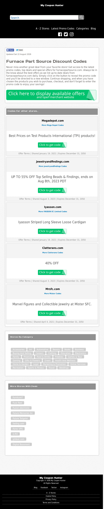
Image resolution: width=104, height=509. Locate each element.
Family (16, 357)
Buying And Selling (22, 353)
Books (67, 349)
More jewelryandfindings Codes (53, 166)
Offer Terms (24, 153)
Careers (39, 353)
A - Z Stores (42, 28)
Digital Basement (21, 444)
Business (79, 349)
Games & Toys (75, 357)
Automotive (42, 349)
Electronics (80, 353)
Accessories (19, 349)
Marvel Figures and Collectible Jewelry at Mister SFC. (52, 304)
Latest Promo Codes (62, 28)
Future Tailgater (20, 418)
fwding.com (18, 423)
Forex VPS (18, 429)
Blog (93, 28)
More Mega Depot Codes (53, 125)
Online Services (78, 364)
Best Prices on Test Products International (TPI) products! (52, 136)
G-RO (15, 434)
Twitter (54, 487)
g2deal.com (18, 439)
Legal (35, 364)
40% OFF (52, 263)
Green (48, 360)
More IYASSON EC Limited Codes (52, 212)
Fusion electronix (21, 408)
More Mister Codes (52, 294)
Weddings (64, 368)
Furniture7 (18, 397)
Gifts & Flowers (32, 360)
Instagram (64, 487)
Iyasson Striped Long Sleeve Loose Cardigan (52, 222)
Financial (28, 357)
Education (66, 353)
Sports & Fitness (36, 368)
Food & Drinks (44, 357)
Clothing (52, 353)
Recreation (18, 368)
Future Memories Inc (23, 413)
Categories (82, 28)
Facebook (44, 487)
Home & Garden (21, 364)
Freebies (59, 357)
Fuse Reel (17, 403)
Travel (52, 368)
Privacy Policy (51, 499)
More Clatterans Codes (52, 253)
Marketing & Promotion (54, 364)
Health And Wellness (65, 360)
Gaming (16, 360)
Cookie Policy (51, 496)
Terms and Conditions (51, 503)
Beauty (56, 349)
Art (30, 349)
